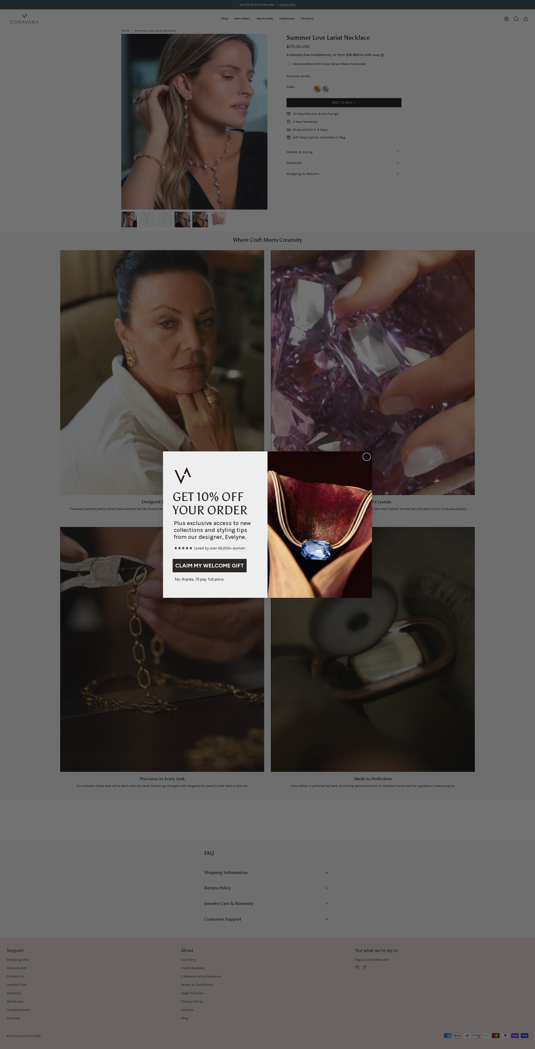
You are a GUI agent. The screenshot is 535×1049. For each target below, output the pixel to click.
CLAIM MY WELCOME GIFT (209, 565)
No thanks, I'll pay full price (199, 578)
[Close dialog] (366, 456)
